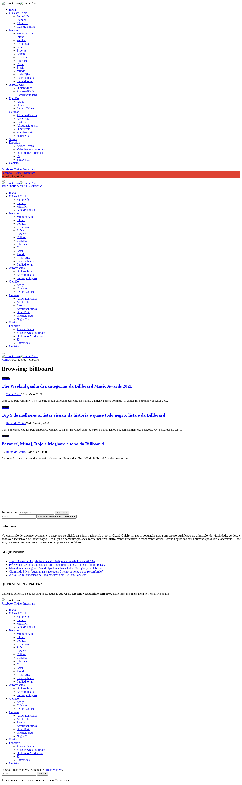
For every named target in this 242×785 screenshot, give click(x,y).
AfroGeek (23, 118)
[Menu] (3, 180)
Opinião (14, 98)
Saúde (20, 47)
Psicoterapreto (25, 132)
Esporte (21, 50)
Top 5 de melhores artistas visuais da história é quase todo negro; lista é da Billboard (83, 415)
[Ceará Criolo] (20, 183)
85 (18, 156)
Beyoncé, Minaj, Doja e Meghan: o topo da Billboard (53, 443)
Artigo (20, 101)
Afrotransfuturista (27, 125)
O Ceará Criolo (18, 13)
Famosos (22, 57)
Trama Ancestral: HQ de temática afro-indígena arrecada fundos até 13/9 (52, 561)
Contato (14, 163)
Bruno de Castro (16, 423)
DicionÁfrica (24, 88)
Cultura (21, 53)
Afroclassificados (27, 115)
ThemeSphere (53, 769)
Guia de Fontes (26, 26)
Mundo (21, 71)
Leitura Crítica (25, 108)
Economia (23, 43)
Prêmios (21, 19)
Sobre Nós (23, 16)
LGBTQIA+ (24, 74)
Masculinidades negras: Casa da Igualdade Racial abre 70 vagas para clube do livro (58, 568)
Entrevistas (23, 159)
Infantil (21, 36)
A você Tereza (25, 146)
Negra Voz (23, 135)
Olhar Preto (23, 128)
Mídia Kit (22, 23)
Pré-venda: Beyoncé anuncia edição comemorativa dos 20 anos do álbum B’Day (57, 564)
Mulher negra (25, 33)
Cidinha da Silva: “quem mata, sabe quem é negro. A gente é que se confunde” (56, 571)
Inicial (12, 9)
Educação (22, 60)
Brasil (20, 67)
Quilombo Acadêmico (30, 152)
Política (21, 40)
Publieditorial (25, 81)
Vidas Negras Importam (31, 149)
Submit (43, 773)
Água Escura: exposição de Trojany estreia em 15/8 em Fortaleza (47, 574)
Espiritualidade (25, 77)
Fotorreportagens (27, 94)
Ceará (20, 64)
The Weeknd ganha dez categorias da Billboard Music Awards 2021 (67, 386)
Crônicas (22, 105)
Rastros (21, 122)
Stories (13, 139)
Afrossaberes (17, 84)
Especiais (14, 142)
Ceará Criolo (13, 394)
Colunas (14, 111)
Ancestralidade (25, 91)
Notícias (14, 30)
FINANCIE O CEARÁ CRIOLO (22, 186)
